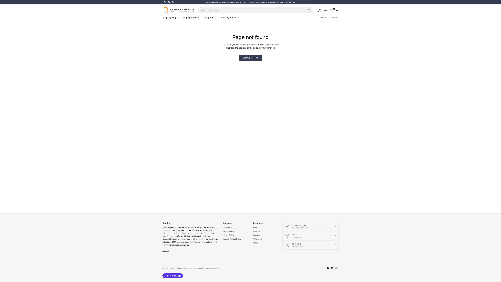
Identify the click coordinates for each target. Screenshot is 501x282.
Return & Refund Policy (231, 239)
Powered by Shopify (212, 268)
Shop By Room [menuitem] (189, 17)
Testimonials (257, 239)
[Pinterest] (173, 2)
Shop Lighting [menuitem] (169, 17)
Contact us (256, 235)
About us (256, 231)
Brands (255, 243)
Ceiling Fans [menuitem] (209, 17)
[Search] (309, 10)
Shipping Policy (228, 231)
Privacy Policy (228, 235)
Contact (335, 17)
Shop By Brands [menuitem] (228, 17)
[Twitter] (169, 2)
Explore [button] (165, 250)
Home (324, 17)
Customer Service (229, 227)
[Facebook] (164, 2)
